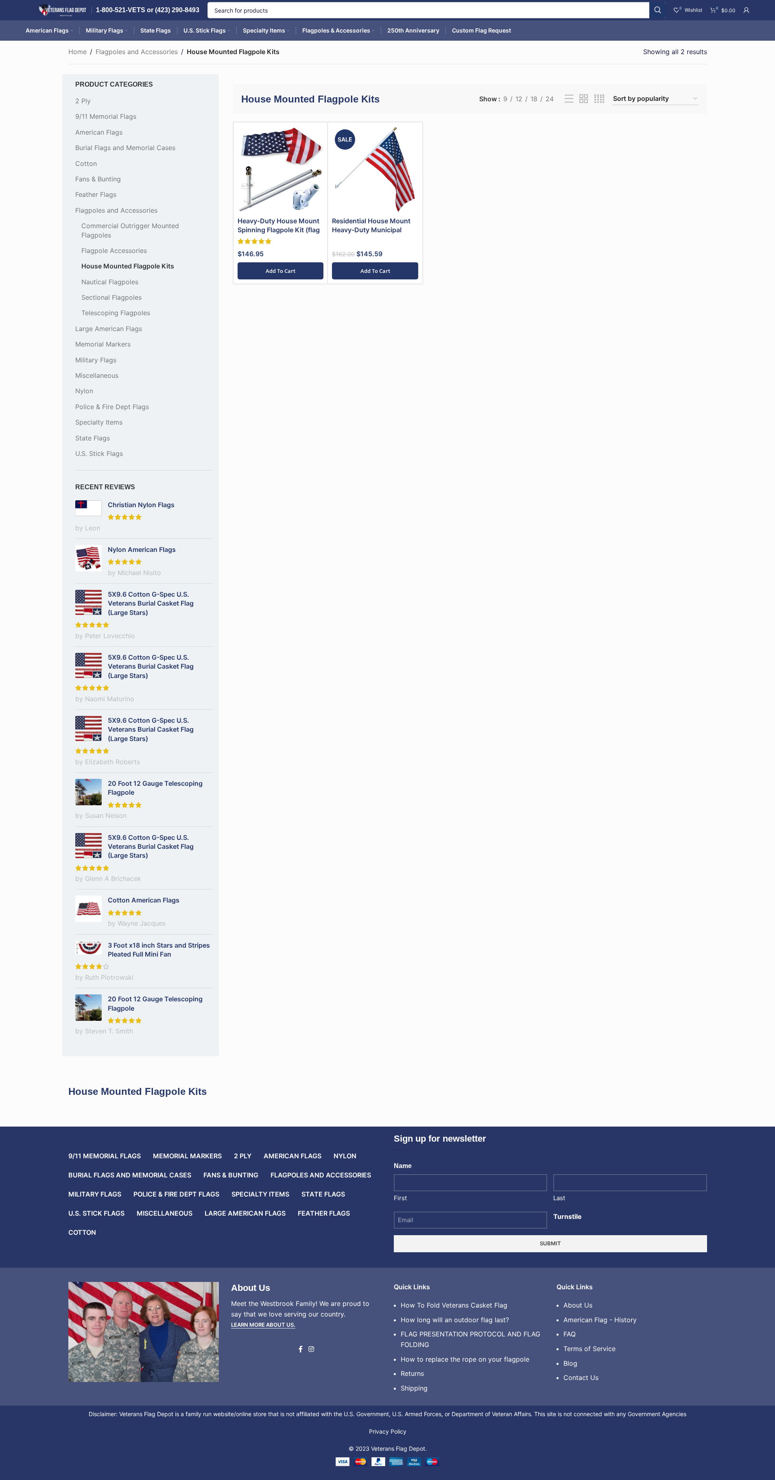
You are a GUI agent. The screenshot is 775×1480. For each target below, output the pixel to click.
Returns (412, 1373)
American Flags (98, 132)
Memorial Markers (103, 344)
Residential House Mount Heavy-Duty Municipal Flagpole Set (371, 230)
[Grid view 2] (583, 99)
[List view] (569, 99)
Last (559, 1198)
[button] (281, 270)
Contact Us (580, 1377)
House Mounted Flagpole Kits (127, 266)
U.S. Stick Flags (99, 453)
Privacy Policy (387, 1431)
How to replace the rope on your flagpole (465, 1359)
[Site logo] (62, 9)
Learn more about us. (263, 1325)
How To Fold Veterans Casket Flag (454, 1305)
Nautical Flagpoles (109, 282)
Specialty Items (98, 422)
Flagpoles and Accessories (137, 52)
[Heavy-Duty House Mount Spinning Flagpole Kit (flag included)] (281, 169)
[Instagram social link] (311, 1349)
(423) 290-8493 (177, 10)
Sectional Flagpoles (111, 297)
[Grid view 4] (599, 99)
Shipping (414, 1388)
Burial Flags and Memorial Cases (125, 148)
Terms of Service (589, 1349)
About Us (577, 1305)
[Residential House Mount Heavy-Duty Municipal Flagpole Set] (375, 169)
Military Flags (95, 360)
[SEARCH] (657, 10)
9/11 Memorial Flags (105, 116)
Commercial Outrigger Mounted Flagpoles (130, 230)
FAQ (569, 1334)
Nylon (84, 391)
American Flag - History (600, 1320)
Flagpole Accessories (114, 250)
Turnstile (567, 1216)
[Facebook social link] (301, 1349)
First (400, 1198)
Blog (570, 1363)
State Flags (92, 438)
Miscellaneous (96, 375)
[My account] (746, 10)
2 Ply (83, 101)
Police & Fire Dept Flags (112, 407)
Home (77, 52)
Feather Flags (95, 194)
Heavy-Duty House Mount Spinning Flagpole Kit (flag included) (279, 230)
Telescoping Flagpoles (115, 313)
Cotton (86, 163)
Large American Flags (108, 329)
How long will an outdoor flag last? (455, 1320)
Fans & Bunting (98, 179)
